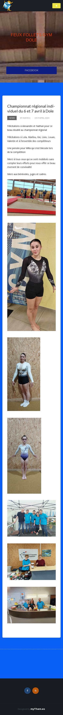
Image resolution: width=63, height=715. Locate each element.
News (12, 118)
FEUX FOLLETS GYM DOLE (31, 37)
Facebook (31, 70)
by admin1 (25, 118)
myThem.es (38, 709)
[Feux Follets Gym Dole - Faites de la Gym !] (7, 5)
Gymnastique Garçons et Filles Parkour (31, 46)
